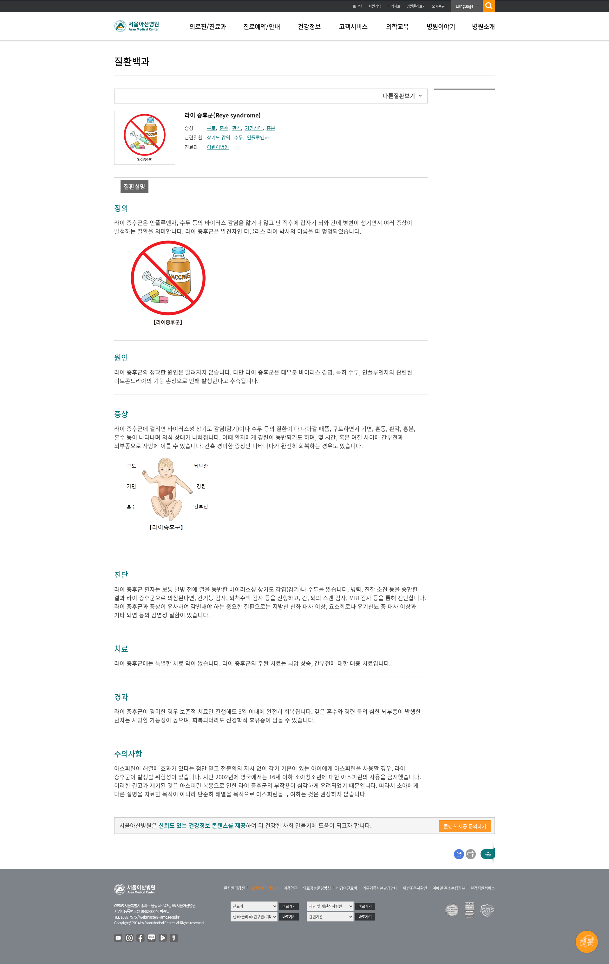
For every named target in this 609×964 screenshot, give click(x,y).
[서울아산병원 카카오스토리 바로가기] (174, 938)
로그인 (357, 6)
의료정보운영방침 (317, 888)
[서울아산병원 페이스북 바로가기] (140, 938)
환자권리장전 (234, 888)
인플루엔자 (258, 137)
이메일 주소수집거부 (449, 888)
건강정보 (309, 26)
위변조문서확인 (415, 888)
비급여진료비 (346, 888)
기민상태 (254, 127)
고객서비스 (353, 26)
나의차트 (394, 6)
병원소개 (483, 26)
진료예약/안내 (261, 26)
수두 (238, 137)
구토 (211, 127)
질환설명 (134, 186)
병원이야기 (441, 26)
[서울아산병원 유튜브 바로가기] (118, 938)
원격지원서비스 (482, 888)
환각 (236, 127)
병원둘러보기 (416, 6)
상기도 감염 (218, 137)
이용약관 (291, 888)
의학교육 (397, 26)
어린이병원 (218, 146)
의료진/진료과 (207, 26)
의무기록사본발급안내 (380, 888)
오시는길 (438, 6)
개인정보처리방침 (264, 888)
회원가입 (375, 6)
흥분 (270, 127)
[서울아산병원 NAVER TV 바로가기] (163, 938)
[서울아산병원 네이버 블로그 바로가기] (151, 938)
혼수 (223, 127)
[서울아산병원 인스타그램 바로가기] (129, 938)
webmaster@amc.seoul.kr (159, 917)
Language (465, 6)
